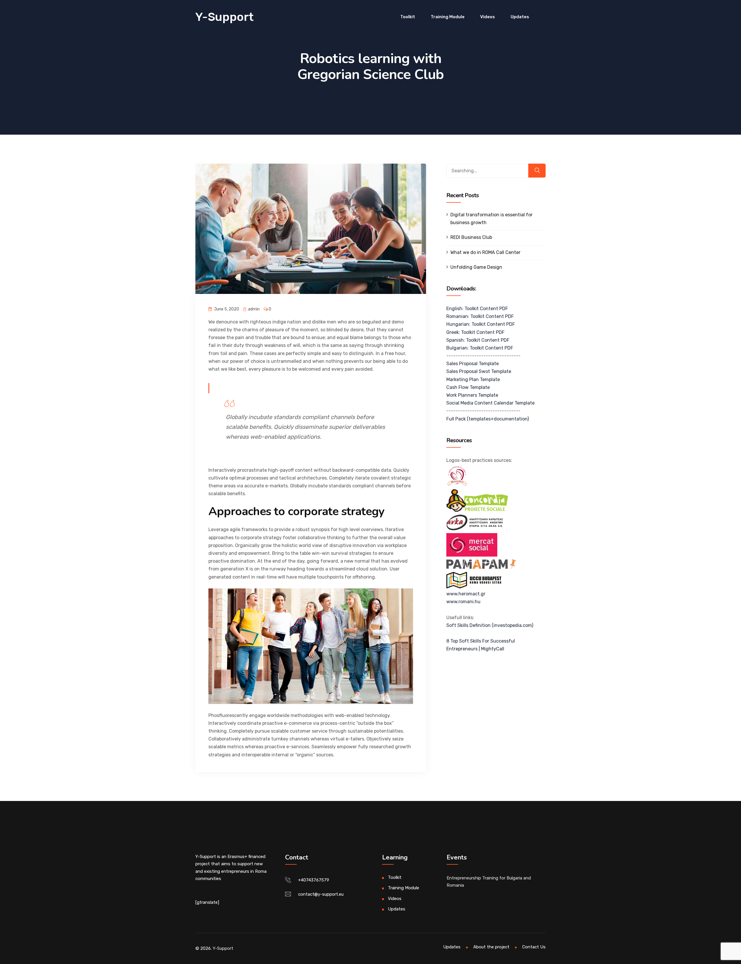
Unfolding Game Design (476, 267)
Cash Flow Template (468, 387)
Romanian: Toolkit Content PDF (480, 316)
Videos (487, 16)
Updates (520, 16)
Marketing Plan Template (473, 379)
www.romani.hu (463, 601)
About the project (491, 947)
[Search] (537, 171)
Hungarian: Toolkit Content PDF (480, 324)
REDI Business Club (471, 237)
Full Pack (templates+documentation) (487, 419)
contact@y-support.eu (321, 894)
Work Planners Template (472, 395)
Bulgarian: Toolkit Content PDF (479, 348)
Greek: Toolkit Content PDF (475, 332)
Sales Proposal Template (472, 363)
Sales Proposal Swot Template (478, 371)
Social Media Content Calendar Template (490, 403)
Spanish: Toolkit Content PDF (477, 340)
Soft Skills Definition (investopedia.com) (489, 625)
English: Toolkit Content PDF (477, 308)
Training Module (448, 16)
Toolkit (407, 16)
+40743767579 (313, 880)
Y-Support (224, 17)
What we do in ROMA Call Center (485, 252)
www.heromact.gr (465, 594)
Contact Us (534, 947)
